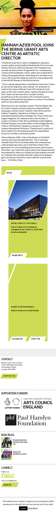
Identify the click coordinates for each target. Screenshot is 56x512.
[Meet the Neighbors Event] (14, 459)
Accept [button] (23, 508)
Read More (33, 508)
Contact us (9, 376)
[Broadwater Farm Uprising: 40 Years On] (14, 447)
